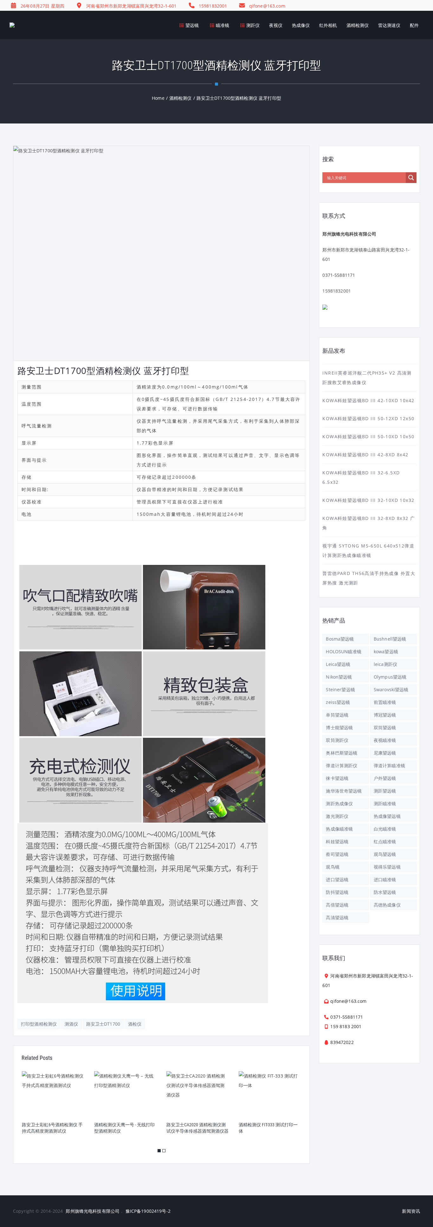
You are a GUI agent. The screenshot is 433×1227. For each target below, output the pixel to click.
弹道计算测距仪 (341, 765)
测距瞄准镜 (385, 803)
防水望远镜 (385, 892)
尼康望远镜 (385, 753)
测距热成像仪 (339, 803)
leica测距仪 (385, 664)
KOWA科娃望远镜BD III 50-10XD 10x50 (368, 436)
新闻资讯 (411, 1211)
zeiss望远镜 (338, 702)
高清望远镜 (337, 917)
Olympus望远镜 (390, 677)
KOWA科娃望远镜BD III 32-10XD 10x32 (368, 500)
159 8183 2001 (345, 1026)
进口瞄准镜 (385, 879)
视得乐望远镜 (387, 867)
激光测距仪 (337, 816)
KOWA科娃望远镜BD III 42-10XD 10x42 (368, 400)
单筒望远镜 (337, 715)
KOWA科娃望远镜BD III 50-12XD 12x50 (368, 418)
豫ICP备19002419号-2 (148, 1211)
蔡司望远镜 (337, 854)
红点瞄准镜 (385, 841)
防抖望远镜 (337, 892)
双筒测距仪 (337, 740)
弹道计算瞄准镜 (389, 765)
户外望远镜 (385, 778)
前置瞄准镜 (385, 702)
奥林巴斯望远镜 (341, 753)
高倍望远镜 (337, 905)
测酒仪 (71, 1024)
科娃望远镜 (337, 841)
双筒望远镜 (385, 727)
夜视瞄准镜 (385, 740)
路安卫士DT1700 (103, 1024)
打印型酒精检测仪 (39, 1024)
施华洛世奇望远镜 (344, 791)
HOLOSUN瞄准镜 (343, 651)
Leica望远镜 (338, 664)
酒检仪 (134, 1024)
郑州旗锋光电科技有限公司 (93, 1211)
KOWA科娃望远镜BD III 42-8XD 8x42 (365, 455)
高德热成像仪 (387, 905)
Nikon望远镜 (339, 677)
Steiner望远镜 (340, 689)
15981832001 (336, 291)
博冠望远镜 (385, 715)
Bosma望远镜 (340, 639)
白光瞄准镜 (385, 829)
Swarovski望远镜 (391, 689)
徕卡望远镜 (337, 778)
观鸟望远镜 (385, 854)
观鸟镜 (332, 867)
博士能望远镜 (339, 727)
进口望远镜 (337, 879)
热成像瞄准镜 (339, 829)
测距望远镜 (385, 791)
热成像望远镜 (387, 816)
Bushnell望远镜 (390, 639)
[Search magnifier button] (411, 177)
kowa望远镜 (386, 651)
